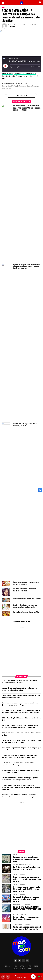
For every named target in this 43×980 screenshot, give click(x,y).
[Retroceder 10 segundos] (11, 67)
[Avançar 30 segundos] (18, 67)
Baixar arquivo (7, 73)
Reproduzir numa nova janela (25, 73)
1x (14, 67)
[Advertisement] (21, 650)
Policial (15, 966)
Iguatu (36, 966)
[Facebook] (3, 977)
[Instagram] (8, 977)
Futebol (22, 966)
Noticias (7, 966)
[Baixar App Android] (39, 977)
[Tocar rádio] (33, 976)
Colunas (15, 969)
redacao (12, 26)
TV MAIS (30, 969)
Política (29, 966)
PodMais (22, 969)
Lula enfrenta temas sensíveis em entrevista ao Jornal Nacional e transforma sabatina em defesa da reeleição (21, 787)
